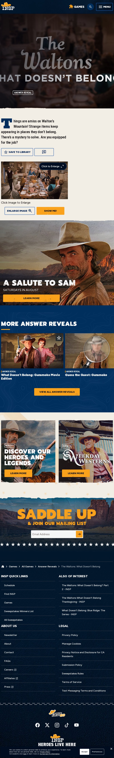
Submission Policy (72, 664)
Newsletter (10, 635)
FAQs (7, 661)
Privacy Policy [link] (45, 752)
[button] (111, 749)
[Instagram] (57, 725)
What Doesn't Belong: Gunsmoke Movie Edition (30, 376)
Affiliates (9, 678)
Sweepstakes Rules (73, 673)
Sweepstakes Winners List (19, 611)
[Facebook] (37, 725)
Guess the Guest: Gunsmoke (86, 375)
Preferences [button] (97, 752)
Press (7, 686)
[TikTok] (67, 725)
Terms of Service (71, 682)
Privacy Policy (70, 635)
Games (8, 602)
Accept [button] (84, 752)
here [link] (24, 754)
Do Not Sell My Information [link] (50, 754)
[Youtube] (76, 725)
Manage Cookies (71, 643)
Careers (8, 669)
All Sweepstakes (13, 619)
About (7, 643)
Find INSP (9, 594)
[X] (47, 725)
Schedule (9, 585)
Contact (9, 652)
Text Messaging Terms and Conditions (84, 690)
